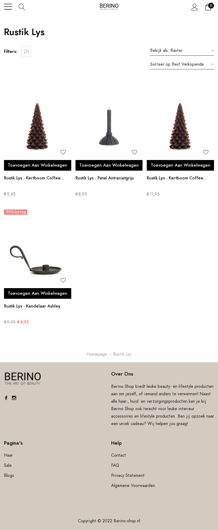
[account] (194, 7)
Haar (8, 455)
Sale (8, 465)
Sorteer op (160, 64)
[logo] (109, 7)
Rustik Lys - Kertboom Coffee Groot (175, 179)
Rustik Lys (122, 354)
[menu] (8, 7)
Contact (118, 455)
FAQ (115, 465)
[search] (22, 7)
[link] (37, 124)
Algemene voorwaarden (133, 485)
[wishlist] (63, 152)
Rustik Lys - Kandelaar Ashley (32, 306)
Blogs (9, 475)
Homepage (97, 354)
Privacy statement (128, 475)
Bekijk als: (159, 50)
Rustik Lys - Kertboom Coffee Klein (32, 179)
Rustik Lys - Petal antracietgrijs (105, 178)
